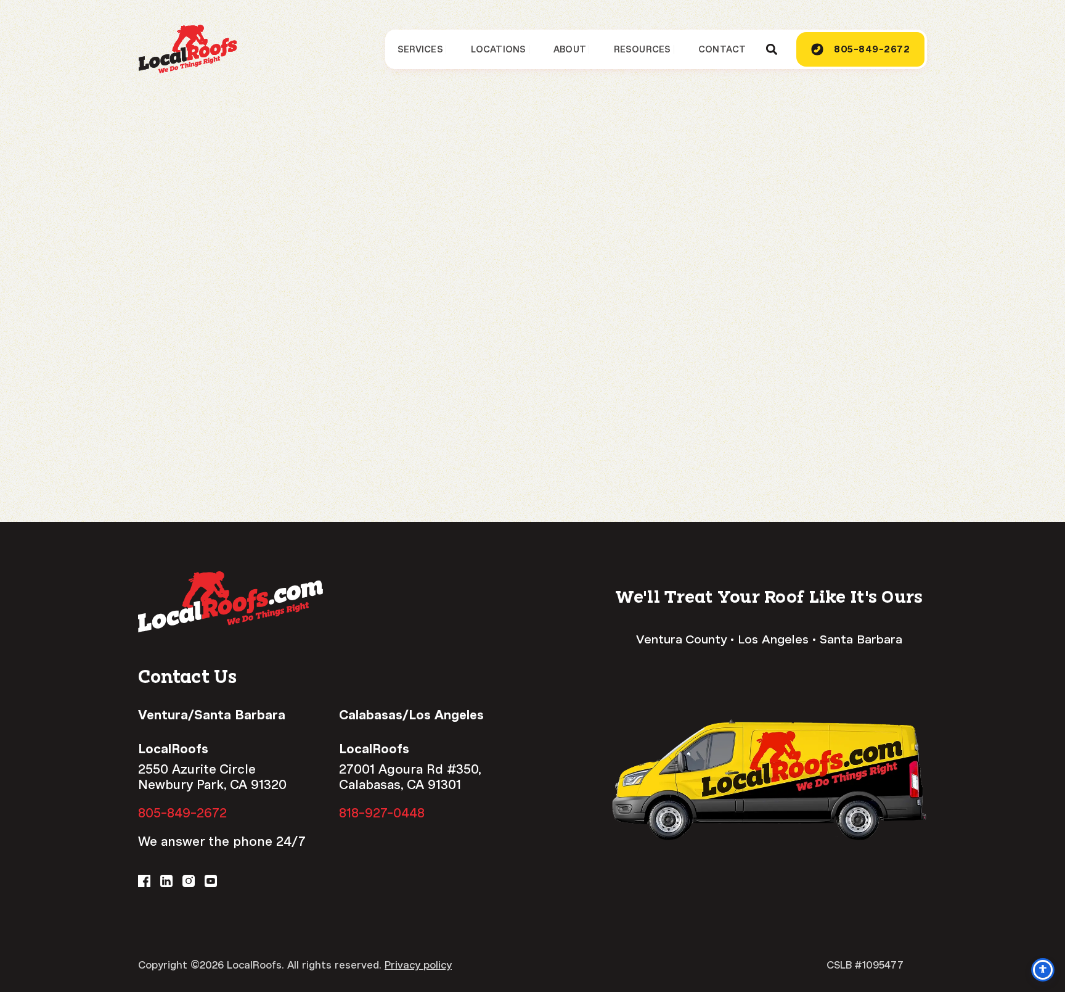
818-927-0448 (382, 813)
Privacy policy (418, 965)
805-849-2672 (182, 813)
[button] (771, 49)
